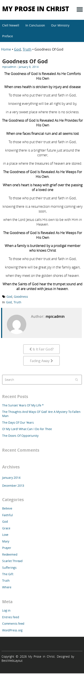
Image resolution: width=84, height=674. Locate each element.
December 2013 (13, 485)
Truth (27, 49)
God (17, 49)
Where (6, 587)
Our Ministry (60, 25)
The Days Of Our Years (18, 422)
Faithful (7, 515)
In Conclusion (35, 25)
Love (5, 535)
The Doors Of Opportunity (20, 436)
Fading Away (39, 360)
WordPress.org (12, 630)
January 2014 (11, 478)
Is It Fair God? (43, 349)
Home (6, 49)
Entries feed (10, 617)
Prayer (6, 548)
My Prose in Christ (35, 8)
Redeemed (9, 554)
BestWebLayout (12, 661)
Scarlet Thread (12, 561)
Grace (6, 528)
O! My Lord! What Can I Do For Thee (27, 429)
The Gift (7, 574)
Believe (7, 508)
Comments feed (13, 623)
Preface (7, 36)
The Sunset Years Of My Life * (23, 405)
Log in (6, 610)
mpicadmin (9, 66)
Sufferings (9, 568)
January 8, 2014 (29, 66)
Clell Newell (10, 25)
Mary (5, 541)
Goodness (21, 296)
